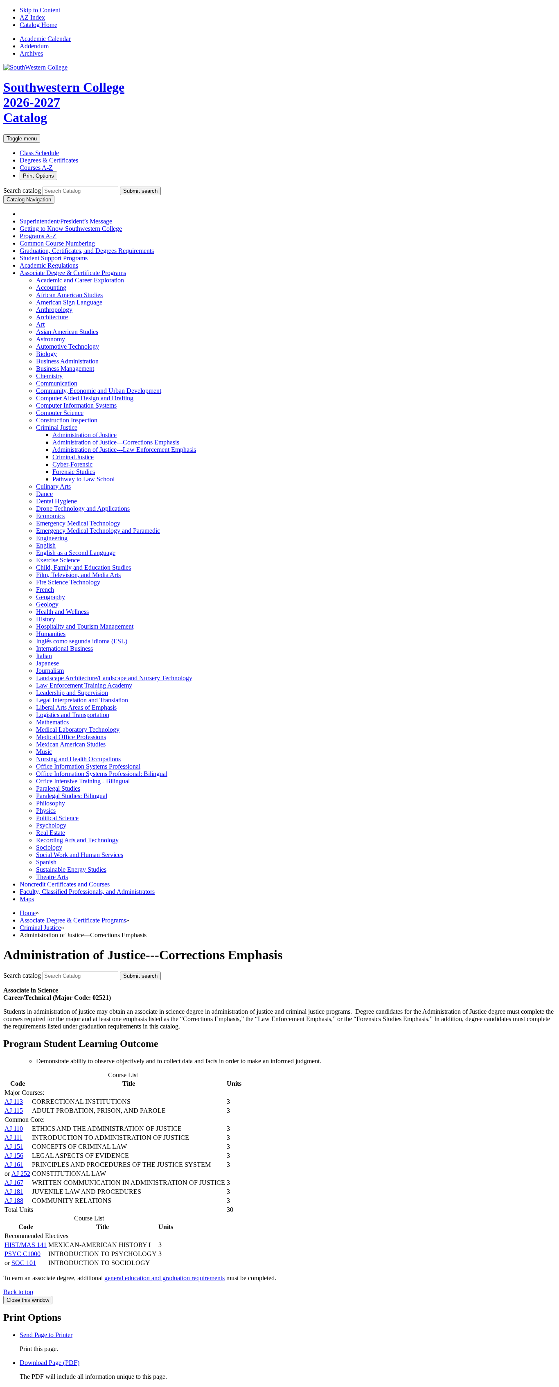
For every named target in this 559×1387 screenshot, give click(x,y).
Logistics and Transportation (72, 714)
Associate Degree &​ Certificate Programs (73, 272)
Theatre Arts (52, 876)
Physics (46, 810)
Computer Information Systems (76, 405)
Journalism (50, 670)
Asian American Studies (67, 331)
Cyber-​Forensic (72, 464)
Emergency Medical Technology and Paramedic (98, 530)
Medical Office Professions (71, 736)
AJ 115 (14, 1110)
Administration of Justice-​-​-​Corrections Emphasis (115, 442)
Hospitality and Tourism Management (84, 626)
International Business (64, 648)
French (45, 589)
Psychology (51, 825)
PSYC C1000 (23, 1253)
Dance (44, 493)
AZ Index (32, 17)
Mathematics (52, 722)
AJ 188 (14, 1200)
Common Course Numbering (57, 243)
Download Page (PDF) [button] (49, 1362)
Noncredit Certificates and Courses (65, 884)
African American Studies (69, 294)
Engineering (52, 538)
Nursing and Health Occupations (78, 759)
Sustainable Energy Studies (71, 869)
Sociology (49, 847)
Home (28, 912)
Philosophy (50, 803)
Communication (56, 383)
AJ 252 (20, 1173)
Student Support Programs (54, 258)
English (46, 545)
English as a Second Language (75, 552)
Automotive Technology (67, 346)
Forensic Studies (73, 471)
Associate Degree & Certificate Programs (73, 920)
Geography (50, 596)
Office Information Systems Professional (88, 766)
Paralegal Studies (58, 788)
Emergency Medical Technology (78, 523)
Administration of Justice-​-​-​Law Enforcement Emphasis (124, 449)
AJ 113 (14, 1101)
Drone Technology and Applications (83, 508)
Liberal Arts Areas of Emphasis (76, 707)
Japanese (47, 663)
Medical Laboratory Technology (77, 729)
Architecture (52, 316)
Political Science (57, 817)
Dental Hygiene (56, 501)
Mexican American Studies (71, 744)
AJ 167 (14, 1182)
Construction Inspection (66, 420)
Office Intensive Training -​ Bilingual (83, 781)
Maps (27, 898)
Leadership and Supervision (72, 692)
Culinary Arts (53, 486)
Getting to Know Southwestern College (71, 228)
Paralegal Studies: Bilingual (71, 795)
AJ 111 (14, 1137)
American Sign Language (69, 302)
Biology (46, 353)
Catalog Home (38, 24)
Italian (44, 655)
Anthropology (54, 309)
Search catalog (22, 190)
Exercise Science (58, 560)
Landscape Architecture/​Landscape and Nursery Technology (114, 677)
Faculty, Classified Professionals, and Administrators (87, 891)
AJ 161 (14, 1164)
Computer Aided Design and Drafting (84, 398)
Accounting (51, 287)
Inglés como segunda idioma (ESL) (81, 641)
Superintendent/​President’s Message (66, 221)
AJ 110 (14, 1128)
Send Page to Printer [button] (46, 1334)
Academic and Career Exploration (80, 280)
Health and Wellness (62, 611)
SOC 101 (23, 1262)
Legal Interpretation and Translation (82, 700)
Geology (47, 604)
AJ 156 (14, 1155)
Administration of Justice (84, 434)
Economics (50, 515)
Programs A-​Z (38, 235)
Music (44, 751)
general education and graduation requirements (164, 1277)
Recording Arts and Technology (77, 840)
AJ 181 (14, 1191)
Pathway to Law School (83, 479)
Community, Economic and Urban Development (98, 390)
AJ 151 (14, 1146)
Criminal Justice (56, 427)
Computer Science (59, 412)
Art (40, 324)
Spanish (46, 862)
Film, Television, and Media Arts (78, 574)
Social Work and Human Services (79, 854)
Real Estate (50, 832)
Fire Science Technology (68, 582)
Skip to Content (40, 10)
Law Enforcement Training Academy (84, 685)
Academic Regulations (49, 265)
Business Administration (67, 361)
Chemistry (49, 375)
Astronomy (50, 339)
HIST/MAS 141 (26, 1244)
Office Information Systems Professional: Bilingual (101, 773)
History (45, 619)
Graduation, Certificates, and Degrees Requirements (87, 250)
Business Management (65, 368)
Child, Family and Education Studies (83, 567)
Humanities (50, 633)
